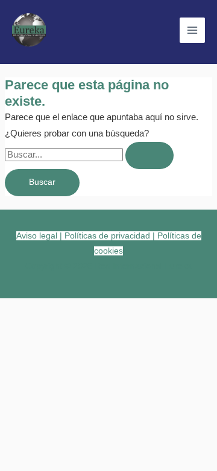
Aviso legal (36, 235)
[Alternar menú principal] (192, 30)
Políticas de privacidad (107, 235)
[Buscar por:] (89, 154)
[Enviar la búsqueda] (149, 155)
